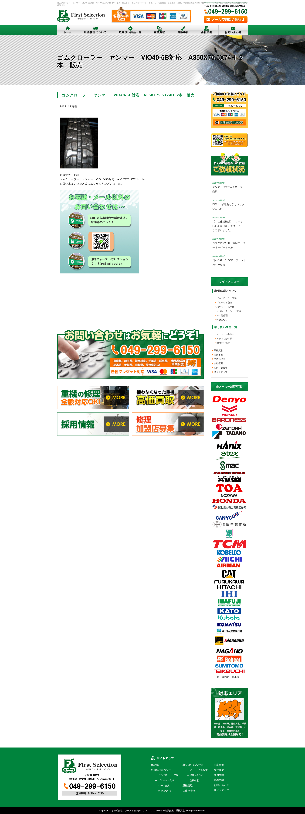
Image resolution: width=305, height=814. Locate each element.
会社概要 (206, 32)
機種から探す (223, 342)
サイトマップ (220, 372)
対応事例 (183, 32)
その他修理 (222, 315)
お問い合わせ (233, 32)
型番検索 (194, 780)
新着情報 (219, 780)
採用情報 (219, 775)
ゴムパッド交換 (224, 302)
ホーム (67, 32)
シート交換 (163, 785)
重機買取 (159, 32)
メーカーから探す (225, 334)
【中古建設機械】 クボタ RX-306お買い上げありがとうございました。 (228, 226)
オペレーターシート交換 (229, 311)
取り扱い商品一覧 (130, 32)
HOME (155, 764)
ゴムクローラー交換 (227, 298)
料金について (223, 319)
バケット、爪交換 (225, 306)
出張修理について (95, 32)
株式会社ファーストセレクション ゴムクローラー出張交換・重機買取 (149, 810)
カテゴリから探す (225, 338)
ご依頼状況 (219, 358)
